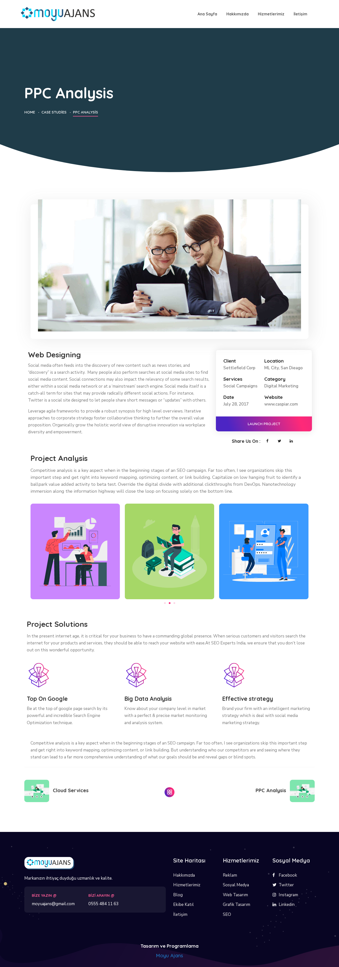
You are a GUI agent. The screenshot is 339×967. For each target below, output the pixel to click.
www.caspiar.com (281, 404)
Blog (178, 895)
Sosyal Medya (236, 885)
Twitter (286, 885)
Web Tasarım (235, 895)
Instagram (288, 895)
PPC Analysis (271, 790)
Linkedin (287, 904)
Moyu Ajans (169, 955)
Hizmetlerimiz (186, 885)
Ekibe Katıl (183, 904)
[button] (165, 603)
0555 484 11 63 (103, 904)
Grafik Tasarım (236, 904)
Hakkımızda (184, 875)
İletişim (180, 914)
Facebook (288, 875)
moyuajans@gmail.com (53, 904)
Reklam (230, 875)
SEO (227, 914)
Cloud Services (71, 790)
